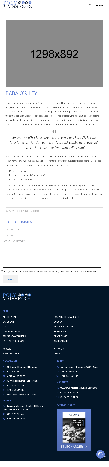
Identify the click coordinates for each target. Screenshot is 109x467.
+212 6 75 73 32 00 (15, 385)
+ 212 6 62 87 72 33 (15, 376)
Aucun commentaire (18, 211)
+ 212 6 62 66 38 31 (15, 418)
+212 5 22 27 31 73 (15, 371)
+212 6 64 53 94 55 (15, 390)
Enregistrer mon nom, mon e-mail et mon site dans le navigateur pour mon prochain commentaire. (50, 271)
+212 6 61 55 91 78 (69, 397)
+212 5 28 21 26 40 (15, 414)
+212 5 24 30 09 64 (69, 392)
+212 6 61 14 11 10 (69, 376)
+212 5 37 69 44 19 (69, 371)
